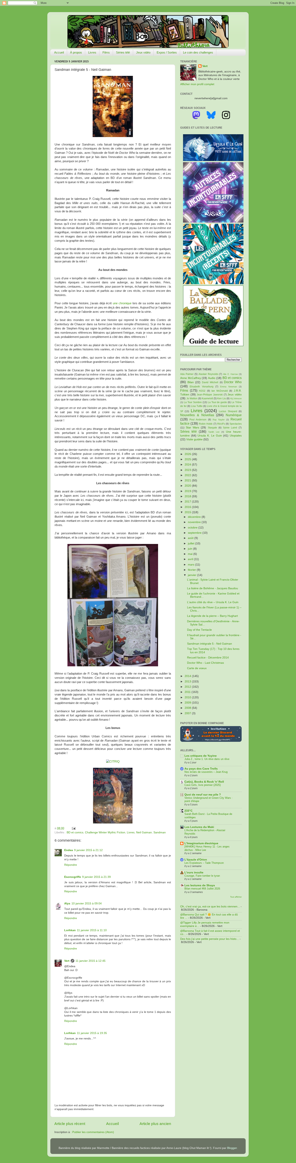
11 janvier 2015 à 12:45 (91, 960)
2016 (188, 507)
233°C (188, 810)
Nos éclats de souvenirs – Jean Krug (206, 771)
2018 (188, 496)
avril (191, 559)
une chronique (122, 303)
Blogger (232, 1148)
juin (190, 548)
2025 (188, 459)
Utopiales (236, 435)
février (192, 569)
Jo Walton (192, 398)
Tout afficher (236, 897)
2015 (188, 512)
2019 (188, 491)
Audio (211, 378)
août (191, 538)
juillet (191, 543)
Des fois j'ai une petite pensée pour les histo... (209, 938)
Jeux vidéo (143, 52)
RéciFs (221, 423)
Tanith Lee (213, 432)
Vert (66, 960)
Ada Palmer (187, 374)
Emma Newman (228, 386)
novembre (195, 522)
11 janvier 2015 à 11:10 (92, 930)
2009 (188, 702)
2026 (188, 454)
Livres (92, 52)
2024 (188, 464)
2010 (188, 697)
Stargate (212, 427)
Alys (67, 903)
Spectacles (236, 423)
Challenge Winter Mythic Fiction (105, 832)
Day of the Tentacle (199, 629)
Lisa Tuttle (197, 406)
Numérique (234, 415)
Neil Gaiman (144, 832)
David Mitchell (210, 382)
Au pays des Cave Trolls (201, 768)
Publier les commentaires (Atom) (93, 1132)
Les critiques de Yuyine (200, 755)
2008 (188, 707)
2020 (188, 485)
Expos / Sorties (167, 52)
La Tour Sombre (193, 402)
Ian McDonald (219, 390)
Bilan (190, 382)
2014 (188, 676)
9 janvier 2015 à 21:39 (96, 876)
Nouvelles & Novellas (197, 415)
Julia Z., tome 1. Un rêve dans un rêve (206, 759)
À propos (76, 52)
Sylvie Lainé (230, 427)
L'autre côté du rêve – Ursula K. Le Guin (212, 602)
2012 (188, 686)
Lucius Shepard (228, 411)
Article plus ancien (155, 1124)
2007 (188, 713)
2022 (188, 475)
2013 (188, 681)
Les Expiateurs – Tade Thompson (204, 862)
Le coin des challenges (198, 52)
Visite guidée (194, 439)
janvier (192, 575)
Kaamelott (207, 398)
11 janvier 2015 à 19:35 (92, 1033)
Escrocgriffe (72, 876)
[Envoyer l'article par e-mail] (73, 828)
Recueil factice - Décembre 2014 (208, 657)
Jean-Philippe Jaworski (210, 394)
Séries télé (123, 52)
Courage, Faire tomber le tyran (202, 875)
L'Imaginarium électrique (201, 843)
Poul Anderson (198, 419)
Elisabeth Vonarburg (201, 386)
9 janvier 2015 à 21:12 (88, 850)
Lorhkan (70, 930)
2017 (188, 501)
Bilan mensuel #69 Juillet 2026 (202, 888)
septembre (195, 532)
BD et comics (75, 832)
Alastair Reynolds (208, 374)
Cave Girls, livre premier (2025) (202, 784)
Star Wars (192, 427)
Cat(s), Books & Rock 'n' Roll (204, 781)
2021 (188, 480)
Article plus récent (69, 1124)
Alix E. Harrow (230, 374)
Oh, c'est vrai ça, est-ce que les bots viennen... (210, 906)
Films (106, 52)
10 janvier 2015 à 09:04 (86, 903)
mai (190, 553)
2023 (188, 470)
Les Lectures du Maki (199, 827)
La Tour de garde (217, 402)
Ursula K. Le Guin (210, 435)
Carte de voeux (197, 668)
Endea (68, 850)
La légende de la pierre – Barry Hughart (212, 615)
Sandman (159, 832)
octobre (193, 527)
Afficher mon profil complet (197, 84)
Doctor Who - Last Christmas (205, 662)
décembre (195, 516)
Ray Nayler (219, 419)
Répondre (70, 864)
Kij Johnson (236, 398)
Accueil (59, 52)
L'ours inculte (193, 872)
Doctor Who (233, 382)
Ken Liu (221, 398)
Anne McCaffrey (190, 378)
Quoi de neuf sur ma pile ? (202, 794)
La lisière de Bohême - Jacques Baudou (212, 588)
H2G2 (202, 390)
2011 (188, 691)
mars (191, 564)
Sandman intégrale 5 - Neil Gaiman (209, 643)
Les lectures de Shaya (199, 885)
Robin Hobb (205, 423)
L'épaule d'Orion (195, 859)
